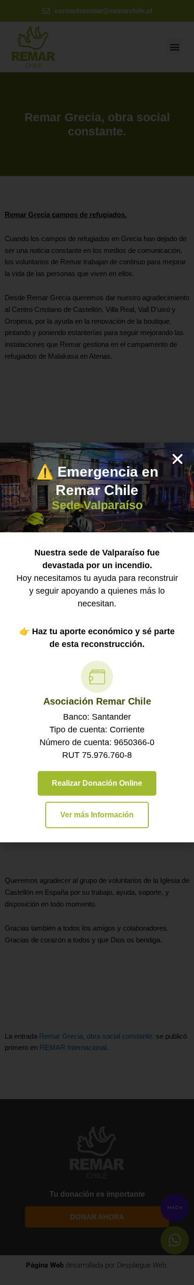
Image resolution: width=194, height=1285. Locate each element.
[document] (97, 642)
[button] (177, 459)
